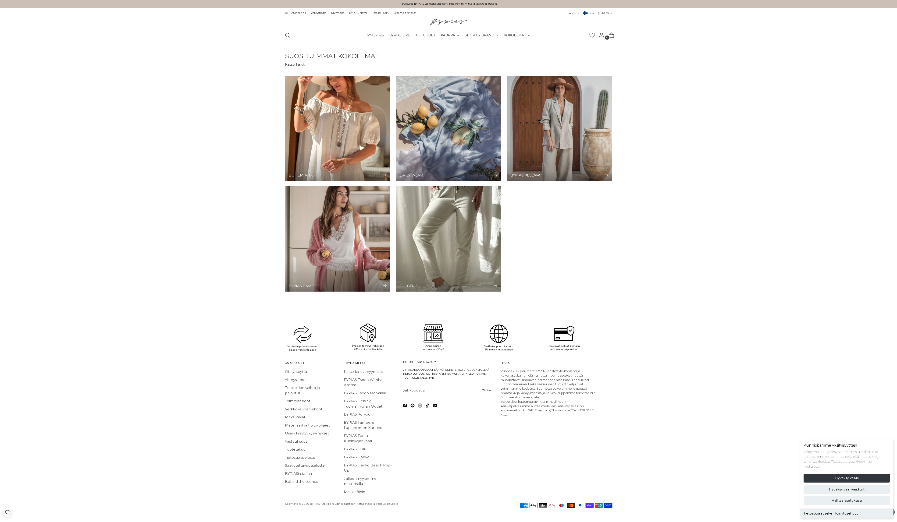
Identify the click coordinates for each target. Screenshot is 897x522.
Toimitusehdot (846, 513)
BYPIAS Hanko (357, 457)
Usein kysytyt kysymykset (307, 433)
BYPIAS (315, 503)
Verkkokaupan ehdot (303, 409)
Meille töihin (354, 492)
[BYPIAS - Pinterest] (413, 406)
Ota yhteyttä (296, 371)
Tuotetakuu (295, 449)
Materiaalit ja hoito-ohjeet (307, 425)
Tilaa (486, 390)
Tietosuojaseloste (300, 457)
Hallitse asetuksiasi (847, 500)
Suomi (571, 13)
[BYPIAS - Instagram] (420, 406)
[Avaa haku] (287, 35)
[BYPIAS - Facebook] (405, 406)
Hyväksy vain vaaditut (847, 489)
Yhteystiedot (296, 379)
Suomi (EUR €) (599, 13)
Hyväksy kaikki (847, 478)
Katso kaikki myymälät (363, 371)
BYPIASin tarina (298, 473)
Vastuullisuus (296, 441)
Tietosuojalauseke (818, 513)
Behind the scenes (301, 481)
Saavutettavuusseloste (304, 465)
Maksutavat (295, 417)
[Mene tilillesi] (599, 35)
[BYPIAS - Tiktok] (428, 406)
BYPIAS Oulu (355, 449)
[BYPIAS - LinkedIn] (435, 406)
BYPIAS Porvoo (357, 414)
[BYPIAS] (448, 21)
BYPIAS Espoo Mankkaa (365, 393)
